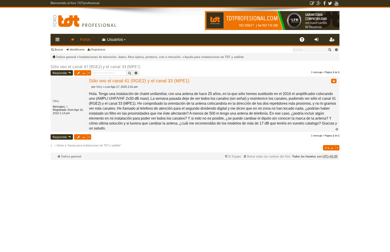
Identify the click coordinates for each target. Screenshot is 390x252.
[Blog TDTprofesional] (312, 3)
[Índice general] (84, 21)
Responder (60, 73)
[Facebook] (324, 3)
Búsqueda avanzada (336, 49)
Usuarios (115, 39)
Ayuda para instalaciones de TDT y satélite (214, 57)
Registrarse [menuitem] (333, 41)
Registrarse (98, 49)
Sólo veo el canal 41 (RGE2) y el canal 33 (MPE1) (95, 66)
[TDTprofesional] (272, 29)
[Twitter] (330, 3)
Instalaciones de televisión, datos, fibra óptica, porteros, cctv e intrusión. (130, 57)
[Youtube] (336, 3)
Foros (85, 39)
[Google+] (319, 3)
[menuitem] (266, 156)
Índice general (66, 57)
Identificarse (77, 49)
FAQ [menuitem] (303, 41)
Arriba (336, 129)
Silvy (56, 101)
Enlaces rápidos (59, 41)
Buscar (59, 49)
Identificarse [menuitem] (318, 41)
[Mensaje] (90, 86)
